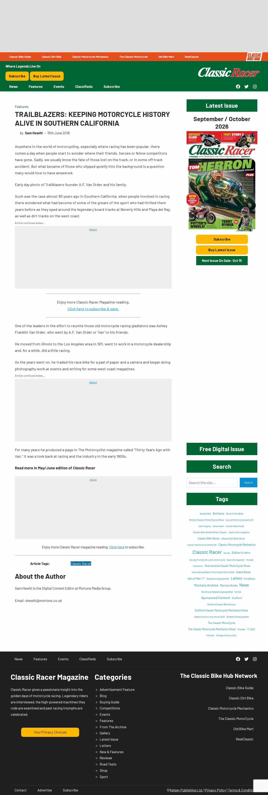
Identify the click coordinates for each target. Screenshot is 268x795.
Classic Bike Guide (234, 526)
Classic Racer (81, 563)
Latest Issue (109, 739)
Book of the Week (234, 513)
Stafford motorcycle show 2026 (209, 616)
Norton (237, 591)
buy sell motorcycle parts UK (239, 519)
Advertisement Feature (117, 689)
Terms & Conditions (242, 790)
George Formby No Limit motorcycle (207, 559)
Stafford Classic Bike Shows (221, 604)
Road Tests (108, 764)
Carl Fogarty (204, 526)
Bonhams (218, 513)
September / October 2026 (221, 122)
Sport (104, 777)
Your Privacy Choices (50, 732)
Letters (236, 578)
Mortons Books (229, 585)
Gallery (105, 733)
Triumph (241, 629)
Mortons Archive (206, 585)
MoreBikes (249, 578)
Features (21, 106)
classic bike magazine (239, 532)
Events (105, 714)
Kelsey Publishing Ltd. (186, 790)
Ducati (227, 553)
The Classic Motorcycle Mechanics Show (212, 629)
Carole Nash (218, 526)
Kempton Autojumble (217, 578)
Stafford (237, 598)
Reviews (106, 758)
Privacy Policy (215, 790)
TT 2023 (251, 629)
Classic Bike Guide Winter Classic (210, 532)
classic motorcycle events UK (202, 544)
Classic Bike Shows (209, 538)
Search (248, 482)
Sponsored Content (215, 598)
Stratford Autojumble (237, 616)
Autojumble (205, 513)
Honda (249, 559)
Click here (116, 547)
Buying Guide (109, 702)
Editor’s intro (241, 552)
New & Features (112, 752)
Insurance (198, 566)
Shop (103, 770)
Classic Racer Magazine (50, 676)
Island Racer (243, 572)
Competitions (110, 708)
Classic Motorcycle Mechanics (237, 544)
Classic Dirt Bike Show (233, 538)
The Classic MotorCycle (221, 623)
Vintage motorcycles (226, 635)
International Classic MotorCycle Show (227, 565)
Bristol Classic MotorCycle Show (206, 519)
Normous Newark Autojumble (217, 591)
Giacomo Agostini (236, 559)
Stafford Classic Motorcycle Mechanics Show (221, 610)
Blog (103, 696)
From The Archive (113, 727)
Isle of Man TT (196, 578)
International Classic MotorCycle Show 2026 (213, 572)
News (244, 584)
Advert (93, 229)
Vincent (210, 635)
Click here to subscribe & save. (93, 308)
